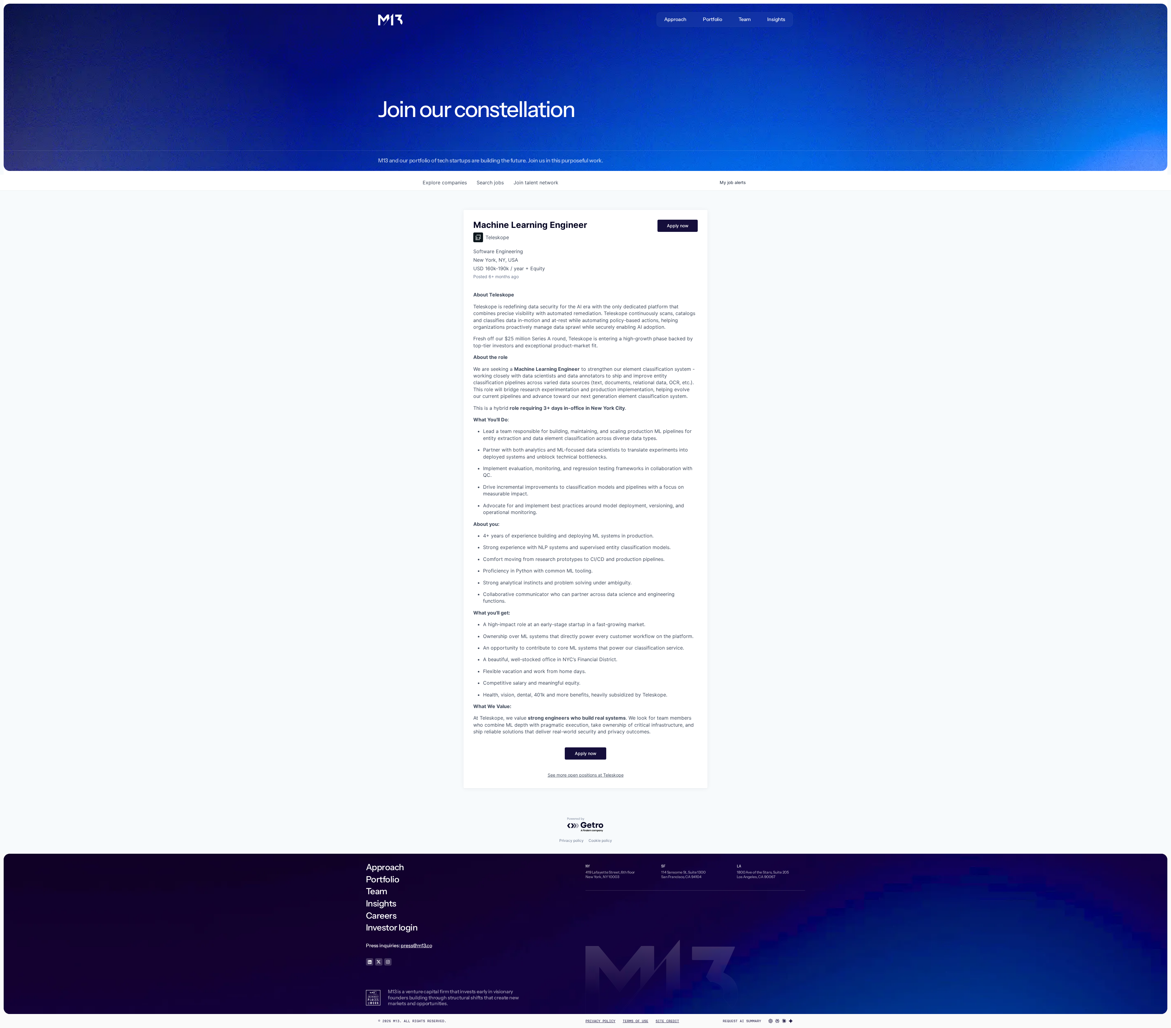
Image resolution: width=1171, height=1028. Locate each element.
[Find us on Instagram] (388, 962)
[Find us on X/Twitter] (378, 962)
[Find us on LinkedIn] (369, 962)
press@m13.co (416, 945)
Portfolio (712, 19)
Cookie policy (600, 840)
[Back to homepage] (390, 19)
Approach (675, 19)
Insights (776, 19)
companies (445, 182)
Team (745, 19)
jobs (490, 182)
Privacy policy (571, 840)
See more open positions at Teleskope (586, 775)
